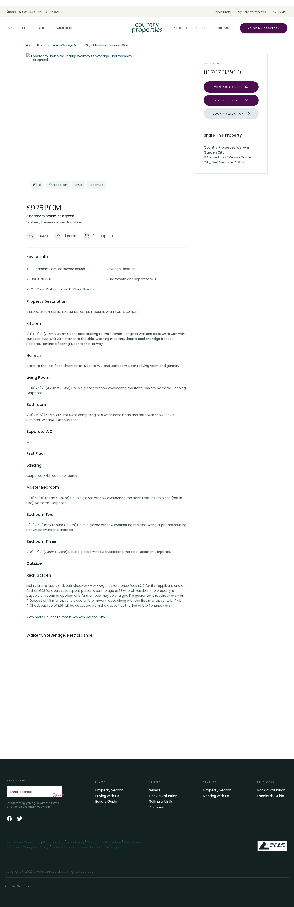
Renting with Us (216, 796)
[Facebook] (9, 818)
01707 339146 (223, 72)
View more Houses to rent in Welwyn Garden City (65, 617)
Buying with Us (107, 796)
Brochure (96, 185)
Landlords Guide (270, 796)
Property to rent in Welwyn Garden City (63, 45)
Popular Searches (18, 886)
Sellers (154, 790)
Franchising (75, 842)
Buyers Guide (106, 801)
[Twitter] (19, 818)
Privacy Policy (43, 806)
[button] (280, 11)
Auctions (156, 807)
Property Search (109, 790)
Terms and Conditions (23, 842)
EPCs (78, 185)
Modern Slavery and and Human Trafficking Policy (89, 847)
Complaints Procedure (104, 842)
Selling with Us (161, 801)
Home (30, 45)
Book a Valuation (163, 796)
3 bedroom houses (106, 45)
